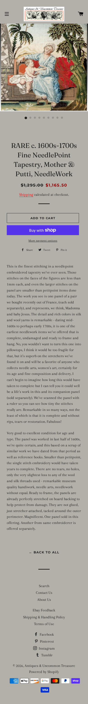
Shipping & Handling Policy (44, 617)
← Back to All (44, 552)
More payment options (42, 240)
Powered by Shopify (44, 672)
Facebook (46, 634)
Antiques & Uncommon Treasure (50, 666)
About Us (44, 599)
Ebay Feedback (44, 610)
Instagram (46, 648)
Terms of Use (44, 624)
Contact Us (44, 592)
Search (44, 586)
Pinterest (46, 641)
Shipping (26, 194)
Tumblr (46, 655)
